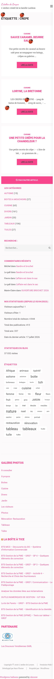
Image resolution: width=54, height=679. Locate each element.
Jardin (4, 500)
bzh (40, 382)
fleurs (48, 394)
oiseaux (39, 411)
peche (18, 417)
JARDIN (8, 217)
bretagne (22, 382)
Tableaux (5, 525)
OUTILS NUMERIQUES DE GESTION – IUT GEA (23, 597)
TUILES (7, 229)
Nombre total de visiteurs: (16, 319)
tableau (12, 429)
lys (16, 406)
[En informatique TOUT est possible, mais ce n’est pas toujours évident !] (7, 640)
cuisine (26, 388)
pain (48, 411)
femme (10, 394)
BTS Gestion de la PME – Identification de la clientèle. (26, 609)
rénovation (30, 423)
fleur (38, 394)
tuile (9, 434)
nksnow (34, 677)
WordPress (44, 668)
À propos (5, 476)
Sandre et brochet (24, 266)
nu (31, 411)
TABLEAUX (9, 223)
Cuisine (4, 488)
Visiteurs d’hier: (11, 313)
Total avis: (9, 331)
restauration (13, 423)
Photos (4, 512)
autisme (10, 376)
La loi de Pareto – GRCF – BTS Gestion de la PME (24, 603)
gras (25, 400)
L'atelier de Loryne (10, 4)
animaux (24, 370)
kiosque (47, 400)
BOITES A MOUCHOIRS (15, 199)
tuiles (18, 435)
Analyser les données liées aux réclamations (22, 591)
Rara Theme (19, 668)
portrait (37, 417)
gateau (17, 400)
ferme (21, 394)
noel (23, 411)
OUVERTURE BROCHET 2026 (35, 290)
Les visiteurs (7, 506)
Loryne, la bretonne (27, 91)
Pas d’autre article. (28, 180)
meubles (44, 406)
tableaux (29, 429)
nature (11, 411)
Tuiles (4, 531)
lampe (8, 406)
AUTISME (8, 193)
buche (32, 382)
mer (24, 405)
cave (7, 388)
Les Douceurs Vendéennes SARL (16, 646)
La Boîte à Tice (14, 539)
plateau (27, 417)
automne (23, 376)
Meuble (33, 406)
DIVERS (7, 211)
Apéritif (36, 370)
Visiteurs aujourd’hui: (14, 306)
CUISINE (27, 34)
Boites (4, 482)
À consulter (6, 470)
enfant (38, 388)
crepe (15, 388)
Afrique (10, 370)
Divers (4, 494)
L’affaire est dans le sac (27, 278)
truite (43, 429)
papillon (9, 417)
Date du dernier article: (15, 337)
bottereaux (10, 382)
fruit (8, 399)
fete (29, 394)
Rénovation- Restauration (13, 519)
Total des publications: (15, 325)
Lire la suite (27, 65)
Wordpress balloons (9, 677)
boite (34, 376)
